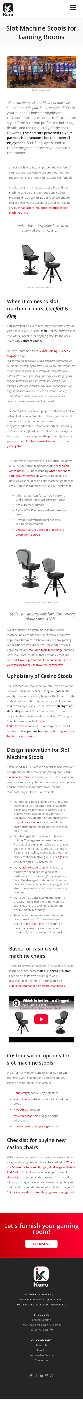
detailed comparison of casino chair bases (38, 986)
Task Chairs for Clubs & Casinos (41, 1325)
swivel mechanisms (26, 1116)
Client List (41, 1350)
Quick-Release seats (32, 867)
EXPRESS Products (41, 1330)
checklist (12, 1177)
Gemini (19, 726)
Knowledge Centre (41, 1355)
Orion (28, 726)
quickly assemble (28, 822)
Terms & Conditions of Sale (32, 1304)
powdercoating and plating (31, 1126)
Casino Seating (41, 1320)
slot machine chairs (19, 777)
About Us (41, 1345)
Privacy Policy (58, 1304)
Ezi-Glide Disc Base (31, 924)
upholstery (21, 1093)
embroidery (21, 1099)
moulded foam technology (45, 650)
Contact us (41, 1360)
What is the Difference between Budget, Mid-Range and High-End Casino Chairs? (41, 1167)
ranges (59, 857)
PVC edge (20, 1109)
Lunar (42, 726)
